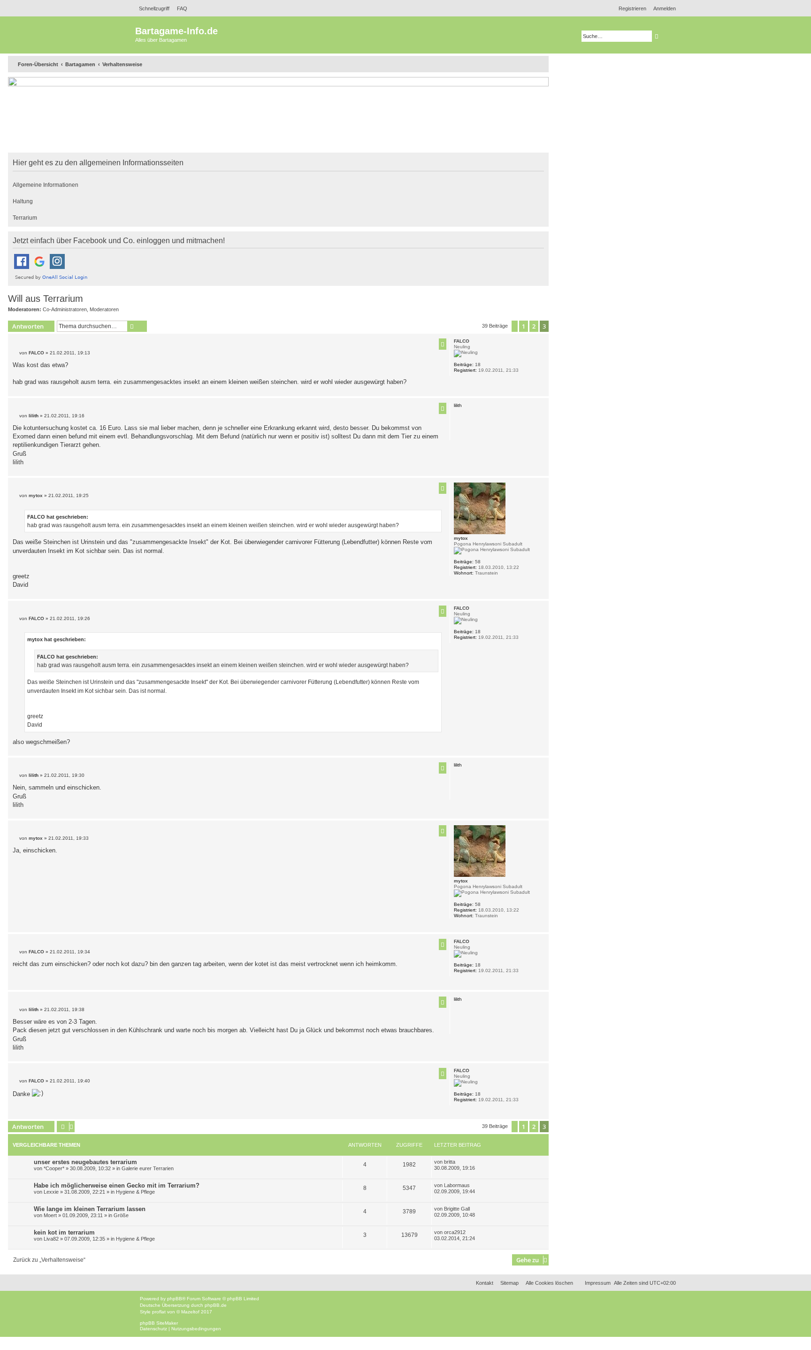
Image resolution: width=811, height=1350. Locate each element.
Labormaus (457, 1185)
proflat (159, 1311)
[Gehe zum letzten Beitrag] (459, 1161)
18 (478, 364)
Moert (50, 1215)
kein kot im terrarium (64, 1232)
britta (449, 1162)
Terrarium (25, 218)
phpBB (174, 1298)
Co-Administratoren (65, 309)
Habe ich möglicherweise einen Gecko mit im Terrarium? (116, 1185)
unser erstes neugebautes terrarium (85, 1162)
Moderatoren (104, 309)
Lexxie (51, 1192)
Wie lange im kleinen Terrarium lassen (89, 1208)
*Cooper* (54, 1168)
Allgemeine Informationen (45, 185)
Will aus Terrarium (45, 298)
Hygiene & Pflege (135, 1192)
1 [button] (523, 326)
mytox (461, 538)
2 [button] (534, 326)
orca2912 (455, 1232)
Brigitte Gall (457, 1209)
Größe (121, 1215)
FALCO (461, 341)
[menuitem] (179, 8)
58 (478, 561)
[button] (515, 326)
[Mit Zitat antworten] (442, 344)
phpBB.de (216, 1305)
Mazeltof (190, 1311)
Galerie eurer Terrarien (148, 1168)
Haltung (23, 201)
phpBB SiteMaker (159, 1323)
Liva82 (51, 1239)
